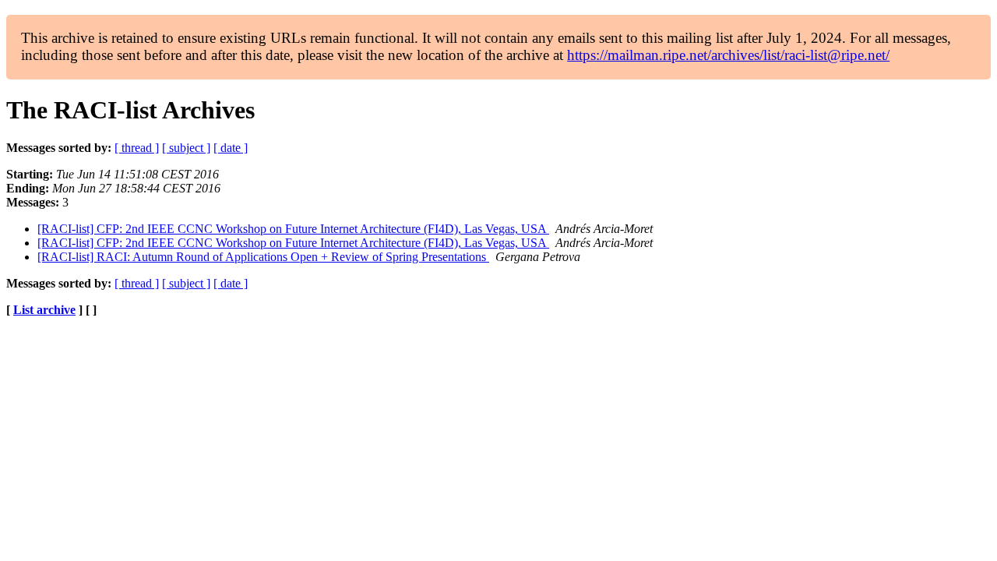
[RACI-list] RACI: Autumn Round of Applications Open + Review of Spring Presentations (263, 256)
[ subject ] (186, 147)
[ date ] (230, 147)
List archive (44, 309)
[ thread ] (136, 147)
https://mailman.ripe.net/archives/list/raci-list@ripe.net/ (728, 55)
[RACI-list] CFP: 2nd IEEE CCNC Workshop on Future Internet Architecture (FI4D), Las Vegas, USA (293, 228)
